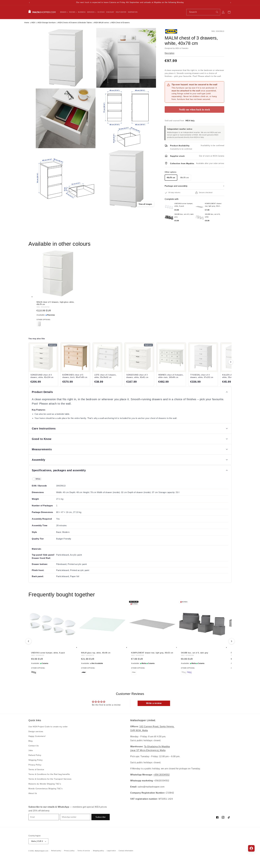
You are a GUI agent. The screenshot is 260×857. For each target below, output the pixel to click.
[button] (64, 12)
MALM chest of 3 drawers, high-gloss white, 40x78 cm (55, 303)
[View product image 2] (126, 58)
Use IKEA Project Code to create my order (48, 727)
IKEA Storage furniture (47, 23)
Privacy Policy (34, 765)
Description (169, 53)
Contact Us (33, 746)
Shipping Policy (35, 760)
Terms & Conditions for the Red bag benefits (49, 774)
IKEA (33, 23)
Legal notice (111, 851)
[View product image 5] (65, 179)
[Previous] (28, 641)
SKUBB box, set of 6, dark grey (194, 653)
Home (26, 23)
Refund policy (56, 851)
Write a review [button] (153, 703)
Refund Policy (34, 755)
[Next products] (230, 361)
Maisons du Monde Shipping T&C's (44, 784)
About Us (32, 793)
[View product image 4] (126, 118)
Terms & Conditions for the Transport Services (50, 779)
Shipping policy (98, 851)
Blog (30, 741)
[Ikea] (174, 31)
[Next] (232, 641)
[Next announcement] (231, 2)
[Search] (217, 12)
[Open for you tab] (251, 848)
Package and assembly (194, 186)
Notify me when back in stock (194, 109)
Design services (35, 731)
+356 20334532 (161, 775)
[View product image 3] (65, 118)
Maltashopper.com (41, 851)
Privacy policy (69, 851)
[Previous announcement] (29, 2)
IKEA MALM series (101, 23)
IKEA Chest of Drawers (120, 23)
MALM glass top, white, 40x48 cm (95, 653)
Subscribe (100, 817)
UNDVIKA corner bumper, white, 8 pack (48, 653)
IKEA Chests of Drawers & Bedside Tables (75, 23)
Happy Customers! (37, 736)
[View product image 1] (65, 58)
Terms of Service (36, 769)
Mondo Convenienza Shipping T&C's (45, 788)
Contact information (126, 851)
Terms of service (83, 851)
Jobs (30, 750)
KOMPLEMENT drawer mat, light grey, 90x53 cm (152, 653)
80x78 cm (184, 178)
